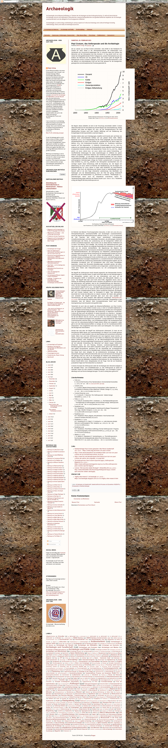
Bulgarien (48, 658)
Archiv (60, 643)
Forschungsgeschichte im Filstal (54, 670)
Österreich (66, 731)
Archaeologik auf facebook (55, 344)
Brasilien (88, 656)
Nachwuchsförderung (98, 692)
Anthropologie (84, 641)
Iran (53, 678)
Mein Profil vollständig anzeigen (55, 133)
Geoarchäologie (109, 671)
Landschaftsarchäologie (71, 687)
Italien (75, 678)
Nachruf (88, 692)
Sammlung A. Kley (99, 704)
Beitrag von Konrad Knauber (55, 473)
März (50, 400)
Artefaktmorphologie (105, 651)
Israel (69, 678)
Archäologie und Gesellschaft (83, 484)
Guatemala (86, 675)
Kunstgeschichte (69, 685)
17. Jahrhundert (92, 636)
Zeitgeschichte (68, 721)
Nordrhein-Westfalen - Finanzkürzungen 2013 (74, 695)
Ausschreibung (116, 651)
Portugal (80, 698)
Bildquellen (106, 654)
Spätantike (49, 709)
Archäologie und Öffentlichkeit (56, 651)
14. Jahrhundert (72, 636)
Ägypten (57, 731)
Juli (50, 390)
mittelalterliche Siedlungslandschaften (74, 727)
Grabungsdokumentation (52, 675)
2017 (49, 424)
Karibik (50, 680)
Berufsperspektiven (81, 654)
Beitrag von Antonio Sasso (55, 467)
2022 (49, 374)
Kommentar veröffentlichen (81, 499)
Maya (53, 690)
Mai (50, 395)
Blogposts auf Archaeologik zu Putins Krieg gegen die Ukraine (56, 230)
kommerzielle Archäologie (112, 726)
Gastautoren (110, 35)
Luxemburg (100, 688)
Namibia (118, 692)
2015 (49, 428)
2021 (49, 377)
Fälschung (119, 670)
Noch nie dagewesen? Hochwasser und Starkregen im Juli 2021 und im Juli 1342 (56, 252)
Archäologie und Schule (114, 649)
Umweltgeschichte (83, 714)
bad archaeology (59, 722)
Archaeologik (60, 8)
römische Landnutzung (95, 729)
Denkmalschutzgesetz (88, 659)
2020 (49, 417)
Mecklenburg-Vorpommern (65, 690)
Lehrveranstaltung (105, 687)
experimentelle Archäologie (94, 724)
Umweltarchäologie (84, 486)
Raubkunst (83, 700)
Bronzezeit (105, 656)
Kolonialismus (117, 680)
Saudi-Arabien (116, 704)
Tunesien (77, 712)
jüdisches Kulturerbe (83, 726)
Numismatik (101, 695)
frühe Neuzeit (106, 724)
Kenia (55, 680)
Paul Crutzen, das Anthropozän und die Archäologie (55, 406)
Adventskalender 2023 (81, 639)
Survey (106, 709)
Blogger (93, 735)
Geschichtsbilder (50, 673)
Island (64, 678)
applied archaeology (86, 721)
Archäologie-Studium (75, 651)
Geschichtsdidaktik (62, 673)
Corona (84, 658)
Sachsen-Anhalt (86, 704)
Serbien (48, 707)
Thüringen (117, 711)
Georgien (118, 671)
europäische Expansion (79, 724)
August (51, 388)
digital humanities (102, 722)
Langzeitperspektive (86, 687)
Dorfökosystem (66, 661)
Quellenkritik (49, 700)
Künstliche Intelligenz (86, 685)
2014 (49, 431)
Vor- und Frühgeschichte (86, 716)
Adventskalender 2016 (65, 639)
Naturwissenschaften (80, 693)
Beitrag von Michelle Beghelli (55, 477)
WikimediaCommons (112, 118)
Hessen (110, 675)
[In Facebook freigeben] (79, 490)
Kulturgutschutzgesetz (91, 684)
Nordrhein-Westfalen (52, 695)
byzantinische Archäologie (74, 722)
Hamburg (103, 675)
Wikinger (81, 717)
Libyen (72, 688)
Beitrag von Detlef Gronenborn (56, 451)
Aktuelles (48, 641)
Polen (57, 698)
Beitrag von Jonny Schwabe (55, 505)
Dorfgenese (56, 661)
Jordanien (92, 678)
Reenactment (103, 700)
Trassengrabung (62, 712)
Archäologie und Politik (67, 29)
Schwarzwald (71, 705)
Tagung (76, 711)
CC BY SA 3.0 (102, 118)
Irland (58, 678)
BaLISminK (51, 357)
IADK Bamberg (76, 676)
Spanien (97, 707)
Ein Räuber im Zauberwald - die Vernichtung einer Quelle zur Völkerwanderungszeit (56, 304)
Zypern (76, 721)
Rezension (95, 702)
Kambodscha (112, 678)
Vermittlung (63, 716)
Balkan (89, 653)
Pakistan (60, 697)
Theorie (110, 711)
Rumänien (48, 704)
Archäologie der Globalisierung (106, 643)
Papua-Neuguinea (100, 697)
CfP (61, 658)
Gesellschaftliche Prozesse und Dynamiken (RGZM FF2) (106, 484)
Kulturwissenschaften (51, 685)
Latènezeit (95, 687)
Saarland (70, 704)
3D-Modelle (58, 638)
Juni (50, 393)
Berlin (72, 654)
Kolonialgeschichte (106, 680)
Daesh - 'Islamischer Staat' (102, 658)
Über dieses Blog (81, 35)
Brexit (98, 656)
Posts (50, 541)
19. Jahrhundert (114, 636)
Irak (47, 678)
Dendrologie (63, 659)
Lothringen (85, 688)
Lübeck (106, 688)
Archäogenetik (78, 643)
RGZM (59, 85)
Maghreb (112, 688)
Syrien (112, 709)
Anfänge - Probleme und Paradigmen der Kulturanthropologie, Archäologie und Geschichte (55, 280)
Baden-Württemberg (77, 653)
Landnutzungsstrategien (55, 687)
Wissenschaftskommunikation (56, 719)
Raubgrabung (68, 701)
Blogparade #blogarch (51, 656)
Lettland (59, 688)
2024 (49, 369)
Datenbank (117, 658)
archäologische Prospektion (103, 721)
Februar (51, 402)
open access (105, 727)
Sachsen (76, 704)
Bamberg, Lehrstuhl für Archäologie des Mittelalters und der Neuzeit (57, 348)
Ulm (59, 714)
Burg (56, 658)
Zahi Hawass (57, 721)
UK (89, 712)
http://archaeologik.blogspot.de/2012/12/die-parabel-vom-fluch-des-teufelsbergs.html (55, 593)
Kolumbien (49, 681)
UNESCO (95, 712)
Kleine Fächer (85, 680)
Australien (57, 653)
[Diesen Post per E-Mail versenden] (73, 490)
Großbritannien (76, 675)
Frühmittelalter (87, 670)
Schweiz (86, 705)
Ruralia (55, 704)
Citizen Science (75, 658)
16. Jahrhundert (82, 636)
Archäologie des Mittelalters (88, 645)
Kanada (120, 678)
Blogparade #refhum (63, 656)
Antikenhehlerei (98, 642)
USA (120, 712)
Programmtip (87, 698)
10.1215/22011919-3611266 (97, 384)
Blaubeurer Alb (115, 654)
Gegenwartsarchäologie (70, 671)
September (52, 386)
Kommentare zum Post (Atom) (86, 505)
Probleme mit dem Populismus (56, 236)
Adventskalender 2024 (97, 639)
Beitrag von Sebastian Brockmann (54, 524)
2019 (49, 419)
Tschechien (70, 712)
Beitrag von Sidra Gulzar (54, 527)
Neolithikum (91, 693)
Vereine (56, 716)
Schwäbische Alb (95, 705)
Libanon (65, 688)
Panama (91, 697)
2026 (49, 365)
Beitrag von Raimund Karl (55, 465)
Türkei (83, 712)
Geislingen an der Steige (86, 671)
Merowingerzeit (93, 690)
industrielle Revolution (70, 726)
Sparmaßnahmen (116, 707)
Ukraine (51, 714)
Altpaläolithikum (74, 641)
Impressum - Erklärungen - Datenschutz (63, 35)
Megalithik (84, 690)
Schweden (78, 705)
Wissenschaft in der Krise (109, 717)
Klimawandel (75, 486)
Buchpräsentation (115, 656)
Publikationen (101, 35)
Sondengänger (75, 707)
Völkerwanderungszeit (106, 716)
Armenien (96, 651)
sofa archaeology (107, 729)
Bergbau (67, 654)
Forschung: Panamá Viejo (79, 666)
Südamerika (68, 711)
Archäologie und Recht (101, 649)
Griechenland (65, 675)
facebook (62, 552)
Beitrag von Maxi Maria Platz (56, 519)
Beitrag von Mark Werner (55, 517)
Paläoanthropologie (75, 697)
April (50, 397)
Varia (50, 716)
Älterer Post (118, 502)
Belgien (51, 654)
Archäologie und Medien (110, 647)
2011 (49, 438)
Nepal (99, 693)
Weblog (74, 717)
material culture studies (52, 727)
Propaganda (97, 698)
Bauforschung (112, 653)
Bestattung (91, 654)
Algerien (55, 641)
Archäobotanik (68, 643)
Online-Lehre (110, 695)
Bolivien (73, 656)
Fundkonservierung (110, 670)
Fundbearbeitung (98, 670)
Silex (66, 707)
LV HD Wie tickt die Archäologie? (103, 685)
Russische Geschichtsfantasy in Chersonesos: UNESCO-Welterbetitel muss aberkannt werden (56, 257)
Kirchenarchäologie (74, 680)
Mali (119, 688)
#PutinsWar (61, 636)
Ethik (72, 663)
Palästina (84, 697)
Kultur (59, 684)
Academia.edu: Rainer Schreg (56, 355)
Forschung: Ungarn (94, 666)
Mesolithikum (103, 690)
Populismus (72, 698)
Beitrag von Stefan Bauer (55, 528)
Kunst (61, 685)
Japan (81, 678)
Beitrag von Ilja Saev (53, 496)
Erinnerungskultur (57, 663)
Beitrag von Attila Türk (54, 485)
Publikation (105, 698)
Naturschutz (69, 693)
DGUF (90, 658)
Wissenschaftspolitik (76, 719)
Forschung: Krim (64, 666)
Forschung (92, 35)
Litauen (78, 688)
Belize (56, 654)
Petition (51, 698)
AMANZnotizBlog (52, 351)
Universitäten (102, 714)
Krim (96, 681)
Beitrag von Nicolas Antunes (55, 521)
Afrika (118, 639)
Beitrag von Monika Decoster (56, 479)
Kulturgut (89, 29)
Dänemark (74, 661)
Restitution (87, 702)
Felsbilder (69, 665)
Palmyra (66, 697)
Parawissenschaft (112, 697)
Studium (94, 709)
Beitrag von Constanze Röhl (55, 458)
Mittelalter (49, 692)
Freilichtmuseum (78, 670)
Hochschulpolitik (59, 676)
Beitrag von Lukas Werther (55, 515)
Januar (51, 414)
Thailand (104, 711)
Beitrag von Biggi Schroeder (55, 471)
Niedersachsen (116, 693)
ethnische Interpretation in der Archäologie (58, 724)
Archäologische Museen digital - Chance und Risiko (56, 276)
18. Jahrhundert (103, 636)
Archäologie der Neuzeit (64, 645)
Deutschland (101, 659)
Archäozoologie (88, 651)
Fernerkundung (78, 665)
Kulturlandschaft (115, 684)
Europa (104, 663)
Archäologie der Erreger (54, 248)
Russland (62, 704)
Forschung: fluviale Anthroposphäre (111, 666)
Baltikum (95, 653)
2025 (49, 367)
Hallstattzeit (95, 675)
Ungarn (94, 714)
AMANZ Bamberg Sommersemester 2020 (98, 638)
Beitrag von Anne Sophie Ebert (56, 481)
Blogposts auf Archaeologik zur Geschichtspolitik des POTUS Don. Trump (56, 240)
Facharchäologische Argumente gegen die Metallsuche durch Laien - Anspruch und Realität (56, 295)
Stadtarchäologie (65, 709)
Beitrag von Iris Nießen (54, 460)
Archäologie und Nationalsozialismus (56, 649)
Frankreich (68, 670)
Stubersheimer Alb (84, 709)
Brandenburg (80, 656)
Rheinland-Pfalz (107, 702)
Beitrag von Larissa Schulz (55, 513)
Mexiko (110, 690)
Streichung (74, 709)
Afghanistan (110, 639)
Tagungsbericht (85, 711)
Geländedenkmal (99, 671)
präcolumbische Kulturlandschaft (64, 729)
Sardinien (109, 704)
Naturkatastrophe (59, 693)
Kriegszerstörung (87, 681)
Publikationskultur (115, 698)
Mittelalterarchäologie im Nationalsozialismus (55, 262)
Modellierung (70, 692)
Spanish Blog (105, 707)
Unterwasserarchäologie (115, 714)
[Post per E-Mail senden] (92, 45)
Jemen (86, 678)
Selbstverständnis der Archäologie (111, 705)
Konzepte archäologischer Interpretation (67, 681)
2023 (49, 372)
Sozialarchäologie (87, 707)
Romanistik (117, 702)
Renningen (69, 702)
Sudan (100, 709)
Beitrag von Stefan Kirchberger (56, 530)
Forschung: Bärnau (99, 665)
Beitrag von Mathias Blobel (55, 475)
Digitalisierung (111, 659)
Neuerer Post (75, 502)
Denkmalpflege (80, 29)
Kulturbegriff (65, 684)
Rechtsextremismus (93, 700)
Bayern (120, 653)
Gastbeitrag (56, 671)
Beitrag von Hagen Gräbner (55, 469)
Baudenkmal (102, 653)
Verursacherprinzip (73, 716)
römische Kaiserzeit (81, 729)
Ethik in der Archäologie (82, 663)
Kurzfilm (77, 685)
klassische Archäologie (96, 726)
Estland (66, 663)
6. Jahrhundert (67, 638)
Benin (61, 654)
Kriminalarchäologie (106, 681)
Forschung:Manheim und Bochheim (54, 668)
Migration (117, 690)
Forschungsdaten (70, 668)
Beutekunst (98, 654)
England (113, 661)
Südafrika (60, 711)
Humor (68, 676)
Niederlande (106, 693)
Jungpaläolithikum (102, 678)
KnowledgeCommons (53, 353)
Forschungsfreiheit (82, 668)
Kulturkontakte (104, 684)
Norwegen (92, 695)
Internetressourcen (113, 676)
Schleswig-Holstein (60, 705)
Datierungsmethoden (51, 659)
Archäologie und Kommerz (88, 647)
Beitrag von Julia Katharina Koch (56, 510)
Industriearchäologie (87, 676)
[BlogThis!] (75, 490)
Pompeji (64, 698)
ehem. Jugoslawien (115, 722)
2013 (49, 433)
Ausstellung (49, 653)
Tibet (47, 712)
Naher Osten (110, 692)
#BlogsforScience (50, 636)
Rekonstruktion (112, 700)
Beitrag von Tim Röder (54, 536)
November (52, 381)
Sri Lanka (56, 709)
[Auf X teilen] (77, 490)
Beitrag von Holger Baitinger (55, 494)
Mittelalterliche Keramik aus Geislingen (60, 322)
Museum (79, 692)
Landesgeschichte (117, 685)
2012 (49, 435)
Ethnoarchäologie (96, 663)
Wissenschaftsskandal (90, 719)
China (66, 658)
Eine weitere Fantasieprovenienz (55, 410)
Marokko (48, 690)
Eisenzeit (105, 661)
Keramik (62, 680)
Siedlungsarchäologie (58, 707)
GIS (49, 671)
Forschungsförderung (95, 668)
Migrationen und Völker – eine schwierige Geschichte (56, 233)
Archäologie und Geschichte (110, 645)
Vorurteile (96, 716)
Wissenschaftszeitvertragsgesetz (107, 719)
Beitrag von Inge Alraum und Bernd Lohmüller (55, 499)
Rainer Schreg (52, 68)
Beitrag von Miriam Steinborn (56, 462)
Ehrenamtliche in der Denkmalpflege (89, 661)
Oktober (51, 383)
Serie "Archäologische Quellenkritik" (54, 272)
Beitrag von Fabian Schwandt (56, 489)
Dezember (52, 379)
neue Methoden (95, 727)
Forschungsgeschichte (111, 668)
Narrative (48, 693)
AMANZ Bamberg (78, 638)
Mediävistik (77, 690)
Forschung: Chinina (51, 666)
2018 (49, 421)
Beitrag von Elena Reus (54, 487)
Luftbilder (92, 688)
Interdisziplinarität (99, 676)
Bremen (94, 656)
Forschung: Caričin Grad (112, 665)
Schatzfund (49, 705)
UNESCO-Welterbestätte (107, 712)
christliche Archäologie (90, 722)
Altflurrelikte (62, 641)
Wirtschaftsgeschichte (92, 717)
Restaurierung (78, 702)
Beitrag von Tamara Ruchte (55, 534)
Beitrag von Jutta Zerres (54, 449)
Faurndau (62, 665)
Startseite (47, 35)
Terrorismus (96, 711)
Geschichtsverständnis (75, 673)
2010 (49, 440)
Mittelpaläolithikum (59, 692)
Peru (120, 697)
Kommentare (52, 544)
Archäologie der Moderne (51, 29)
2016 (49, 426)
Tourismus (53, 712)
